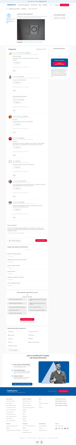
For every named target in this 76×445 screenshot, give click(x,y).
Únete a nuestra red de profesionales (22, 384)
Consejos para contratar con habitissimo (13, 430)
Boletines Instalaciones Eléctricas (16, 303)
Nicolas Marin (16, 138)
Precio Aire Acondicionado (11, 409)
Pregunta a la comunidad (59, 17)
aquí (52, 75)
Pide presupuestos (63, 391)
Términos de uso (22, 438)
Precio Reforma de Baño (10, 401)
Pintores (24, 414)
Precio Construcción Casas (11, 407)
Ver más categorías (13, 350)
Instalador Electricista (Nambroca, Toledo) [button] (21, 203)
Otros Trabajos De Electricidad (15, 299)
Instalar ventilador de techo (13, 265)
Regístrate (8, 428)
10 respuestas (10, 262)
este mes (27, 249)
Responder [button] (17, 62)
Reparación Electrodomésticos (15, 313)
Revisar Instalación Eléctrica (35, 307)
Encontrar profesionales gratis (59, 64)
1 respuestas (9, 285)
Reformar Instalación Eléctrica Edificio (37, 310)
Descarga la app (25, 430)
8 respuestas (20, 42)
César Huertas (16, 202)
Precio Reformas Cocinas (10, 414)
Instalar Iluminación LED (14, 310)
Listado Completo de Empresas (61, 403)
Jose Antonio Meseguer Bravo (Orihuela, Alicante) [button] (23, 77)
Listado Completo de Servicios (60, 401)
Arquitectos (25, 420)
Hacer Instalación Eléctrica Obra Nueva (17, 307)
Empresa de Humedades (27, 405)
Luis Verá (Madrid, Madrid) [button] (18, 182)
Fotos (40, 405)
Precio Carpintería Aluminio (11, 416)
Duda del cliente (11, 271)
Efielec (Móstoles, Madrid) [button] (18, 162)
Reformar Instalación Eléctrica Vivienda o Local (38, 300)
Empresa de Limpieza (26, 403)
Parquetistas (25, 409)
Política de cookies (42, 438)
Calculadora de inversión (27, 432)
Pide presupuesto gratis (27, 319)
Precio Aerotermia (9, 403)
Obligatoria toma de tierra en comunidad (16, 259)
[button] (8, 15)
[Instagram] (56, 429)
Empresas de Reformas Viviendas (28, 407)
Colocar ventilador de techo (13, 283)
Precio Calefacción (9, 418)
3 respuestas (9, 273)
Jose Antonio (16, 76)
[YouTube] (65, 429)
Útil (15, 70)
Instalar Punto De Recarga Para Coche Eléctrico (37, 304)
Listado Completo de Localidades (61, 405)
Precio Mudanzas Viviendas (11, 405)
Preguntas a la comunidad (14, 8)
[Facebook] (59, 429)
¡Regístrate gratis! (42, 1)
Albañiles (24, 418)
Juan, (14, 161)
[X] (62, 429)
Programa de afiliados (43, 430)
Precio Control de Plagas (10, 420)
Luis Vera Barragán (17, 180)
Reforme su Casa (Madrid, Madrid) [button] (20, 139)
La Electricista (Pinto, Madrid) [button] (19, 117)
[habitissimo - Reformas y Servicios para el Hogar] (12, 5)
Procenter (40, 407)
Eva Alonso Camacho (18, 116)
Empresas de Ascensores (27, 401)
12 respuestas (10, 256)
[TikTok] (68, 429)
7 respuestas (9, 279)
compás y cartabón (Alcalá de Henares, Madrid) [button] (22, 54)
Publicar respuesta (41, 240)
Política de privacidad (32, 438)
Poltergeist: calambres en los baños (15, 277)
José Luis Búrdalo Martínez (19, 52)
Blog (40, 401)
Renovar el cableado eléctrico (14, 253)
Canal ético (41, 428)
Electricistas (23, 8)
